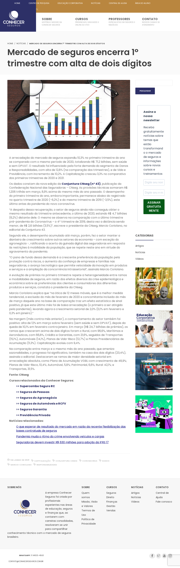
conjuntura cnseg (66, 460)
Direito (110, 497)
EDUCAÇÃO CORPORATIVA (70, 3)
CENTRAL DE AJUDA (118, 3)
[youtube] (164, 555)
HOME (17, 3)
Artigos (139, 246)
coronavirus (89, 460)
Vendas (110, 510)
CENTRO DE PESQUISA (39, 3)
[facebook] (152, 555)
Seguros (111, 493)
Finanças (111, 501)
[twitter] (158, 555)
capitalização (42, 460)
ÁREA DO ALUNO (142, 3)
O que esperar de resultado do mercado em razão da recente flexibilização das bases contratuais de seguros (71, 429)
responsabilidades (47, 464)
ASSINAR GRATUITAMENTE (154, 206)
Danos (105, 460)
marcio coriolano (21, 464)
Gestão (110, 506)
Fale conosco (164, 501)
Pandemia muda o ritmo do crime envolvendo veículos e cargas (60, 436)
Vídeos (139, 259)
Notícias (21, 43)
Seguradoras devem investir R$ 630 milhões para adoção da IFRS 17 (62, 442)
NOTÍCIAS (95, 3)
